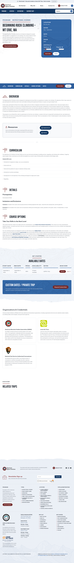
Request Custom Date (61, 287)
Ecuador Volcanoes (63, 496)
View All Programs (7, 504)
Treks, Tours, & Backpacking (28, 496)
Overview (10, 86)
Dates (44, 86)
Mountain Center (26, 502)
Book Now (63, 271)
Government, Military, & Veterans (27, 498)
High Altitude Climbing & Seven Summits (46, 496)
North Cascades (62, 491)
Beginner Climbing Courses (63, 521)
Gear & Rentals (61, 528)
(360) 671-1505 (64, 5)
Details (27, 86)
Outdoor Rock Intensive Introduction (43, 224)
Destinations (20, 11)
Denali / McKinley (63, 494)
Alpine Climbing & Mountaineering (44, 490)
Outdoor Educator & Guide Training (46, 506)
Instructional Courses (21, 20)
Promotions (42, 521)
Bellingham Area (62, 501)
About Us (42, 518)
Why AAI (32, 5)
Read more (26, 415)
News (41, 5)
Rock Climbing (44, 492)
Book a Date (48, 53)
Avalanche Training (45, 500)
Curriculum (19, 86)
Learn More (54, 1)
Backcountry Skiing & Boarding (45, 499)
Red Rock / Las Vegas (63, 498)
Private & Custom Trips (27, 494)
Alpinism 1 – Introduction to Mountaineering (15, 442)
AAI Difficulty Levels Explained (64, 523)
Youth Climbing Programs (28, 500)
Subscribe (58, 476)
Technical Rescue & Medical (47, 508)
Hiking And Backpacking (46, 502)
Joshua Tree (61, 499)
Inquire (56, 53)
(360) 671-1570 (24, 530)
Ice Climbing (43, 493)
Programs (4, 11)
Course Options (36, 86)
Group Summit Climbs (26, 491)
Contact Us (51, 5)
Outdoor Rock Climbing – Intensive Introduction (16, 412)
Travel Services (43, 523)
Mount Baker (62, 489)
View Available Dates (10, 46)
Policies (59, 530)
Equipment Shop (30, 11)
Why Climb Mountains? (62, 518)
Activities (12, 11)
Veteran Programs (44, 528)
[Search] (71, 11)
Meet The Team (43, 516)
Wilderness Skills (45, 504)
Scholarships (43, 526)
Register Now (60, 526)
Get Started (22, 5)
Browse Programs (62, 516)
